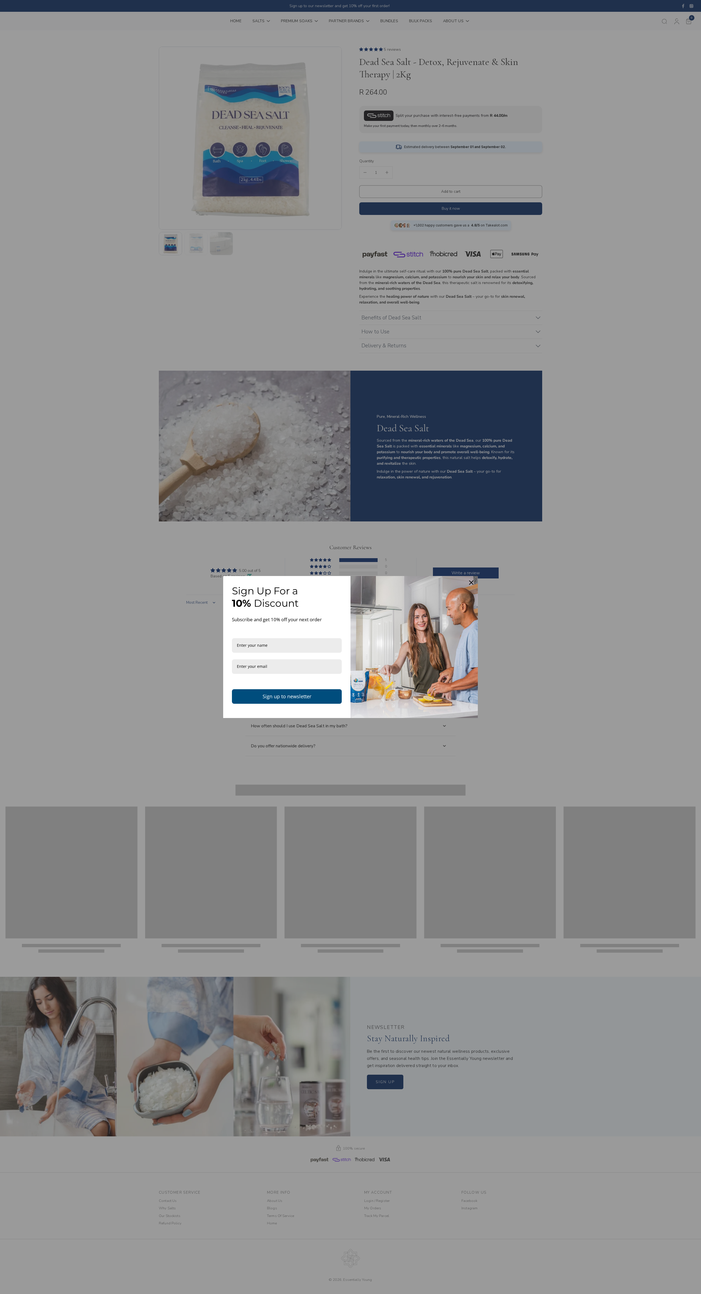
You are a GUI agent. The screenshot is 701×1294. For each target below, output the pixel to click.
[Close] (471, 582)
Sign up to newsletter (287, 696)
